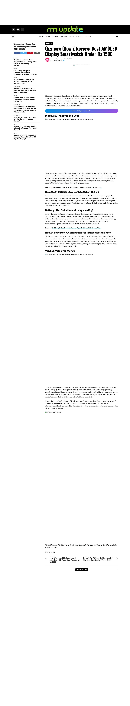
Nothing (79, 36)
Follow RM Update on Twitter (81, 111)
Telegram (90, 545)
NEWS (48, 36)
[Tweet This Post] (23, 53)
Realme (55, 36)
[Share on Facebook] (17, 53)
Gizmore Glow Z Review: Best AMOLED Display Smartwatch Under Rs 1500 (25, 46)
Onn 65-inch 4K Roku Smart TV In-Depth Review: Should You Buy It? (24, 99)
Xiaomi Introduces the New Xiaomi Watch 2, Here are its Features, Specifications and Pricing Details (25, 109)
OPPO (72, 36)
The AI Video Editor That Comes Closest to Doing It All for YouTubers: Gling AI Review (25, 62)
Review (15, 42)
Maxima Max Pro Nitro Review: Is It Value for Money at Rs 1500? (77, 187)
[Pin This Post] (30, 53)
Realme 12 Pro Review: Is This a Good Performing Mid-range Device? (25, 128)
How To (88, 36)
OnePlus (64, 36)
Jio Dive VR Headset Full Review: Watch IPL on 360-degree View (76, 228)
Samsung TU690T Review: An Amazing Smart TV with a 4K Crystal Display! (25, 137)
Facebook (82, 545)
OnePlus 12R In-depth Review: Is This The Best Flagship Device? (25, 119)
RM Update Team (57, 60)
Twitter (99, 545)
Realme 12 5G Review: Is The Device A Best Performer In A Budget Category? (25, 90)
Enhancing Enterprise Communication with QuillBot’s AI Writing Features (25, 72)
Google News (74, 545)
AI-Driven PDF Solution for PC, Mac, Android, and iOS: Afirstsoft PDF (24, 81)
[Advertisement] (65, 12)
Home (41, 36)
